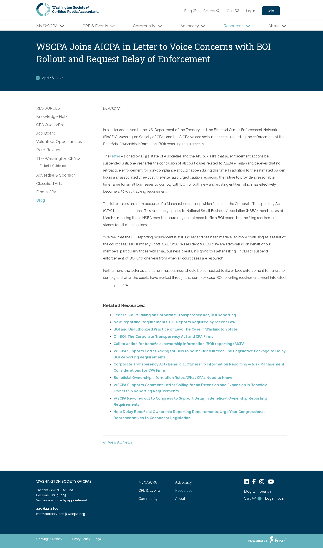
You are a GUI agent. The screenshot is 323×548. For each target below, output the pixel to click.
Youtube (271, 481)
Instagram (261, 481)
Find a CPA (46, 192)
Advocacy (189, 26)
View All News (120, 442)
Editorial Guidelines (53, 166)
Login (250, 11)
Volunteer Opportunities (59, 141)
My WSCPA (47, 26)
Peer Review (48, 149)
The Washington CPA (56, 158)
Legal (98, 539)
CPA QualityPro (50, 124)
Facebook (254, 481)
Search (209, 11)
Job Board (45, 133)
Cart (230, 11)
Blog (188, 11)
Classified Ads (49, 183)
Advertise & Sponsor (55, 175)
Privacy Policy (80, 539)
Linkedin (246, 481)
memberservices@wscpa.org (60, 514)
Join (271, 11)
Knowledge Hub (51, 116)
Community (144, 26)
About (274, 26)
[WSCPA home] (67, 9)
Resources (233, 26)
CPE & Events (95, 26)
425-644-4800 (47, 508)
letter (115, 156)
